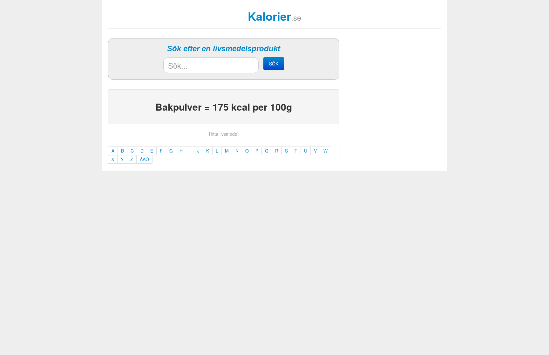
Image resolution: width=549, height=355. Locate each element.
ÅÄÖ (144, 159)
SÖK (273, 63)
